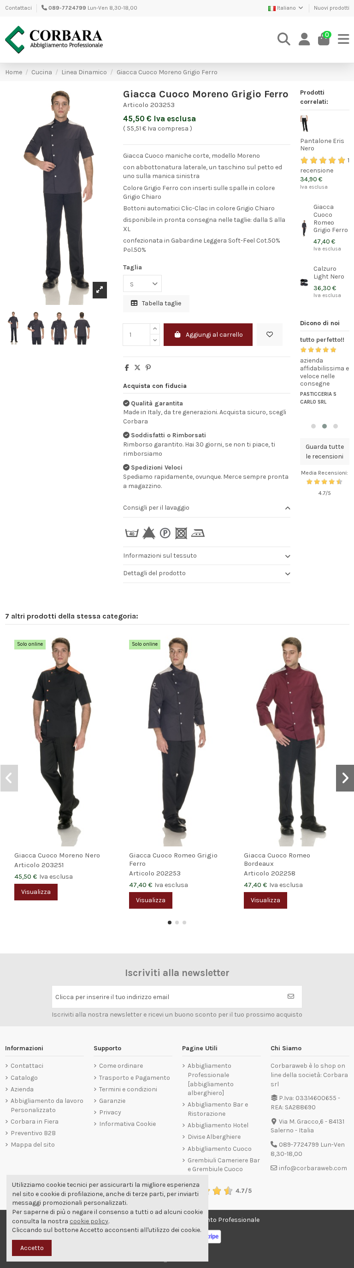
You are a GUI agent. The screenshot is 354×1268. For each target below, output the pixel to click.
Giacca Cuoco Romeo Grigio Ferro (330, 218)
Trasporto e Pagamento (134, 1078)
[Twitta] (137, 368)
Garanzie (112, 1101)
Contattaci (18, 8)
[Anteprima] (107, 665)
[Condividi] (127, 368)
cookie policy (89, 1221)
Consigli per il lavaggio (156, 508)
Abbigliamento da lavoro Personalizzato (47, 1105)
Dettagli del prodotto (154, 573)
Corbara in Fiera (35, 1121)
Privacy (110, 1112)
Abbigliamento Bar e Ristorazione (218, 1109)
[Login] (304, 39)
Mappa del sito (33, 1145)
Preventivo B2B (33, 1133)
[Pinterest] (148, 368)
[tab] (206, 509)
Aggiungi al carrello (214, 335)
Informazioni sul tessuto (160, 556)
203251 (52, 865)
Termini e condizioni (128, 1089)
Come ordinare (121, 1066)
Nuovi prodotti (331, 8)
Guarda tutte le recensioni (325, 451)
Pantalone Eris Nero (322, 145)
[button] (313, 426)
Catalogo (24, 1078)
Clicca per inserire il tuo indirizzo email (112, 997)
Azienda (22, 1089)
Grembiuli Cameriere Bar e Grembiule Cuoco (224, 1164)
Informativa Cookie (127, 1124)
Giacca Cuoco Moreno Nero (57, 855)
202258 (283, 873)
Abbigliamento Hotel (218, 1125)
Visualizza (36, 892)
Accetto (32, 1248)
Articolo (135, 105)
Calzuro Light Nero (328, 272)
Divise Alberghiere (214, 1137)
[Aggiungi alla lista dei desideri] (270, 334)
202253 (168, 873)
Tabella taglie (161, 303)
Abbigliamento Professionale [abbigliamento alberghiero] (211, 1079)
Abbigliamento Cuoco (220, 1149)
